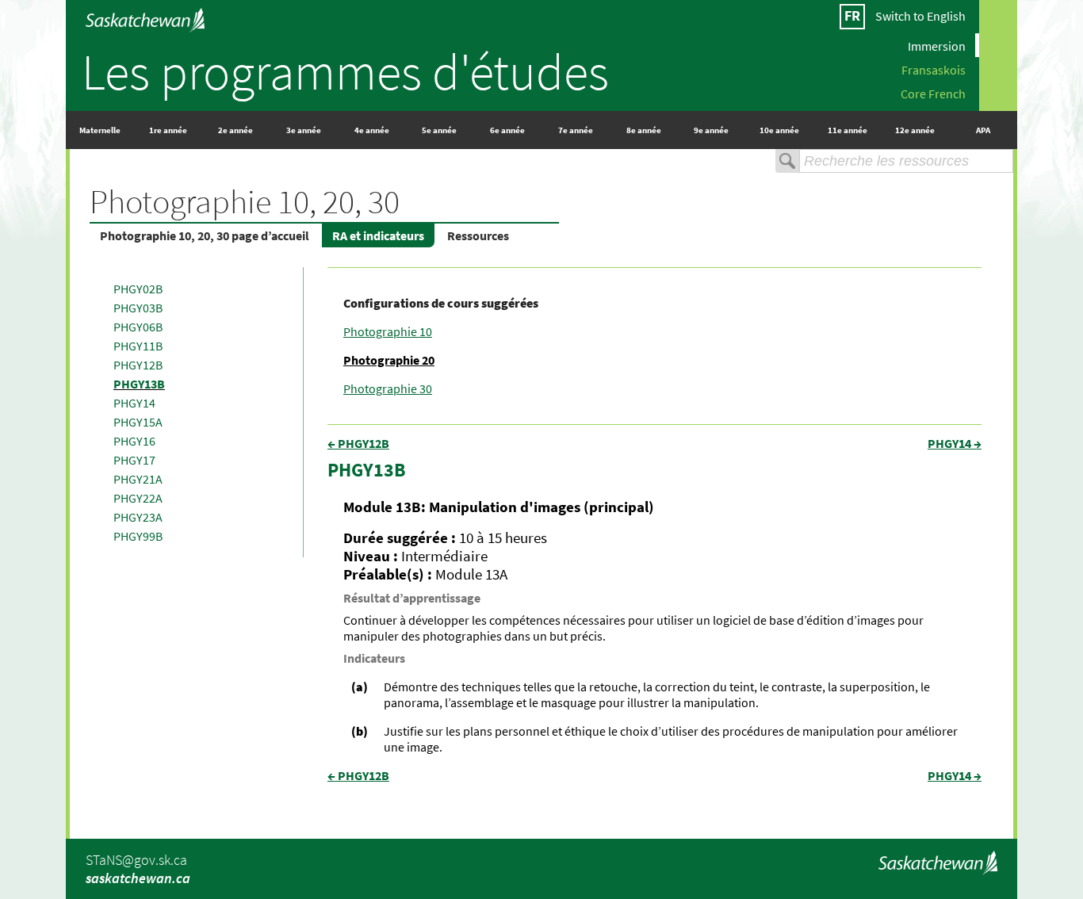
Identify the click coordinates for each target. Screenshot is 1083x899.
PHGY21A (138, 479)
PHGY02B (138, 288)
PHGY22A (138, 498)
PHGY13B (139, 384)
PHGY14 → (955, 443)
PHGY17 (134, 460)
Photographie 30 (387, 388)
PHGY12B (138, 365)
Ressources (478, 235)
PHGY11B (138, 346)
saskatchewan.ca (138, 878)
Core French (933, 92)
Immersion (937, 45)
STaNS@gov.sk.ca (136, 860)
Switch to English (920, 16)
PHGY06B (138, 327)
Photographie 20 (388, 360)
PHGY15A (138, 422)
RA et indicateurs (378, 235)
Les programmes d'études (345, 71)
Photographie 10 (387, 331)
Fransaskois (933, 69)
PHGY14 (134, 403)
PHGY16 (134, 441)
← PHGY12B (358, 443)
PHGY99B (138, 536)
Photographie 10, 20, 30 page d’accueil (204, 235)
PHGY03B (138, 308)
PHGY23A (138, 517)
